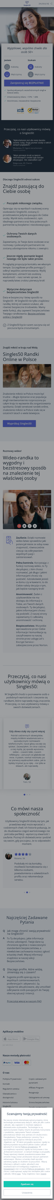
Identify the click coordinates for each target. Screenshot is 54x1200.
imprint (43, 1174)
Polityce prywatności (29, 1147)
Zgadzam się (27, 1184)
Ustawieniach (9, 1169)
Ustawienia (27, 1192)
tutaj (19, 1174)
